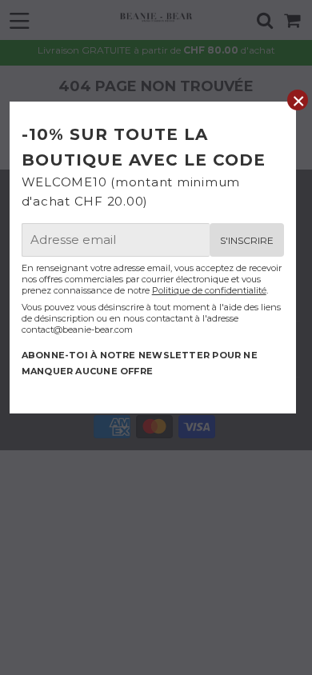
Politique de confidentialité (209, 290)
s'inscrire (247, 240)
